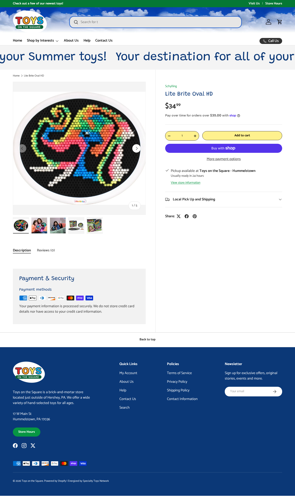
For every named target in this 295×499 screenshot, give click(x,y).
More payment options (224, 159)
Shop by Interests (40, 41)
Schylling (171, 86)
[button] (279, 21)
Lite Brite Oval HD (34, 75)
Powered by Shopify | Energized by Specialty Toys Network (76, 481)
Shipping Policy (178, 390)
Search (124, 408)
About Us (71, 41)
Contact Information (182, 399)
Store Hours (273, 3)
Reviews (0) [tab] (46, 250)
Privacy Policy (177, 382)
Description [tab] (22, 250)
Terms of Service (179, 373)
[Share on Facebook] (187, 216)
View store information (185, 182)
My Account (128, 373)
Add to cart (242, 135)
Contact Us (104, 41)
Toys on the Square (32, 481)
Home (17, 41)
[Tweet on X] (179, 216)
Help (87, 41)
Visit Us (254, 3)
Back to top (147, 339)
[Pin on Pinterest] (195, 216)
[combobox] (155, 22)
